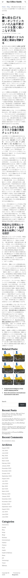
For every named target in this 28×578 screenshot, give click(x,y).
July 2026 (5, 450)
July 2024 (5, 511)
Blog (3, 14)
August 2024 (5, 509)
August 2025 (5, 478)
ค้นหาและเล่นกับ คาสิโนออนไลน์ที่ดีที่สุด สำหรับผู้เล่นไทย (12, 433)
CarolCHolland (6, 33)
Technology (5, 560)
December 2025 (6, 468)
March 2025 (5, 491)
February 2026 (6, 463)
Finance (4, 545)
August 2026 (5, 448)
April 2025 (5, 489)
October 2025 (6, 473)
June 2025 (5, 483)
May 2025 (5, 486)
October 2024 (6, 504)
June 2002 (5, 517)
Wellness (4, 565)
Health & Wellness (7, 553)
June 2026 (5, 453)
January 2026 (6, 466)
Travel (3, 563)
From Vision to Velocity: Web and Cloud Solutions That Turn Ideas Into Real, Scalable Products (13, 415)
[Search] (25, 2)
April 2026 (5, 458)
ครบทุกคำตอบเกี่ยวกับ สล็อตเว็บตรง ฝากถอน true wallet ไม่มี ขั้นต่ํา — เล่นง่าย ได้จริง (13, 419)
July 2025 (5, 481)
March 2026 (5, 460)
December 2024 (6, 499)
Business (4, 537)
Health (4, 550)
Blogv (3, 535)
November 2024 (6, 501)
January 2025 (6, 496)
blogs (3, 532)
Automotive (5, 524)
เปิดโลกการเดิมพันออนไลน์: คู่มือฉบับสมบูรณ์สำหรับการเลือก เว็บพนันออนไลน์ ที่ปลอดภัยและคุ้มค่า (14, 428)
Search (4, 401)
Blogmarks (15, 574)
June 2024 (5, 514)
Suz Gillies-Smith (14, 2)
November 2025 (6, 471)
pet (3, 558)
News (3, 555)
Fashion (4, 542)
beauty (4, 527)
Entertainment (6, 540)
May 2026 (5, 455)
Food (3, 547)
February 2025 (6, 494)
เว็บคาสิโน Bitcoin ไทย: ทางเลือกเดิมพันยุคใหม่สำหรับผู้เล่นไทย (13, 423)
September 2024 (7, 506)
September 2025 (7, 476)
